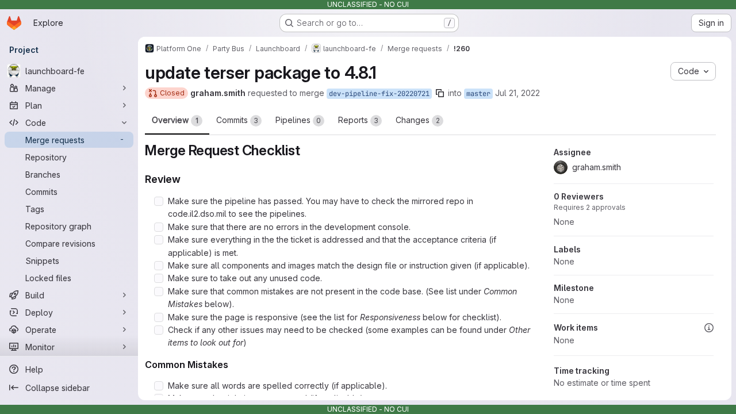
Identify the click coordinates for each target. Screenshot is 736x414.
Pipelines (298, 120)
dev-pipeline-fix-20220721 (379, 93)
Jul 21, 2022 (517, 93)
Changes (418, 120)
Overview (175, 120)
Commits (237, 120)
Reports (358, 120)
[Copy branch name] (440, 93)
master (478, 93)
